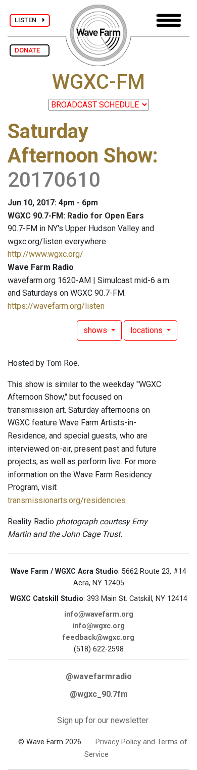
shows (96, 330)
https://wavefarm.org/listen (56, 306)
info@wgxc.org (98, 626)
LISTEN (28, 20)
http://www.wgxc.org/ (45, 254)
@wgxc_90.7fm (99, 694)
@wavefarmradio (99, 676)
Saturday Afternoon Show (80, 144)
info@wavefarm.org (98, 614)
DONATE (29, 50)
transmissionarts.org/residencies (67, 500)
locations (147, 330)
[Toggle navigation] (168, 20)
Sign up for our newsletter (103, 720)
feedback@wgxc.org (98, 637)
